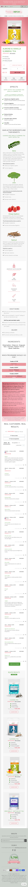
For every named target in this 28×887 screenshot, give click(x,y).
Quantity (5, 68)
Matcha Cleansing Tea (14, 775)
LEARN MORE (14, 711)
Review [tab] (5, 442)
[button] (23, 464)
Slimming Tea (14, 739)
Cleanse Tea (14, 700)
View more (14, 674)
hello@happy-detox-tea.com (21, 847)
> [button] (14, 664)
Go (25, 840)
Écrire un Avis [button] (15, 435)
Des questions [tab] (15, 442)
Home (6, 16)
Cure (4, 65)
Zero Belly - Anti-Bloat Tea (14, 811)
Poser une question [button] (14, 438)
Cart (24, 6)
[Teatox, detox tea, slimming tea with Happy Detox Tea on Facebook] (12, 850)
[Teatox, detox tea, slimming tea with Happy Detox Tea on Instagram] (15, 850)
